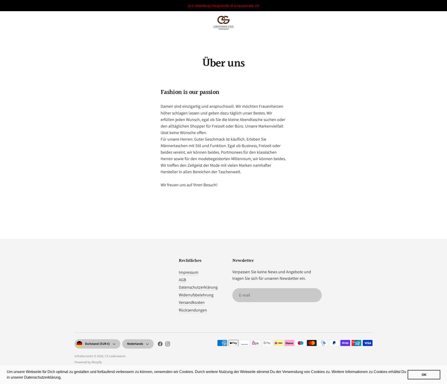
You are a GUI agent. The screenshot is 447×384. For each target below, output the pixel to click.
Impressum (188, 272)
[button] (63, 378)
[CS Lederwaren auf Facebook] (160, 345)
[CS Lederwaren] (223, 23)
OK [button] (424, 375)
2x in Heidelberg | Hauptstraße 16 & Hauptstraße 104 (223, 5)
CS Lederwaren (115, 356)
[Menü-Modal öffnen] (13, 22)
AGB (182, 279)
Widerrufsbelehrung (196, 295)
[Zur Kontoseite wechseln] (419, 22)
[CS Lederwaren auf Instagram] (167, 345)
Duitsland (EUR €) (97, 344)
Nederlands (135, 344)
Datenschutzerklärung (198, 287)
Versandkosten (192, 302)
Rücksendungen (193, 310)
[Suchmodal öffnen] (405, 22)
